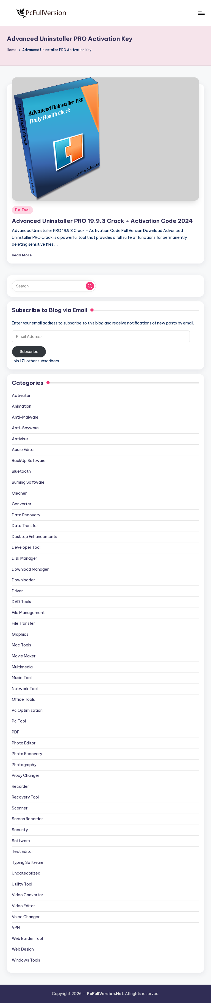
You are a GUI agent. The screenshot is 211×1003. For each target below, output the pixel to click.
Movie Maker (23, 656)
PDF (16, 732)
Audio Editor (23, 449)
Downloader (23, 580)
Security (20, 829)
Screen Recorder (27, 818)
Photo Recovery (27, 753)
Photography (24, 764)
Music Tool (22, 677)
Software (21, 840)
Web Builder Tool (27, 938)
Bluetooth (21, 471)
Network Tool (25, 688)
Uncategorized (26, 873)
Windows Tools (26, 960)
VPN (16, 927)
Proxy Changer (25, 775)
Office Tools (23, 699)
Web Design (23, 949)
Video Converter (27, 894)
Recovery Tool (25, 797)
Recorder (20, 786)
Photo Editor (23, 743)
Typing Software (27, 862)
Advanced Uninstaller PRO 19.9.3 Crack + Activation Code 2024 (102, 220)
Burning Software (28, 482)
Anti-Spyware (25, 427)
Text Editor (22, 851)
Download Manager (30, 569)
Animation (21, 406)
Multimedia (22, 667)
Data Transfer (25, 525)
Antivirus (20, 438)
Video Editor (23, 905)
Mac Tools (21, 645)
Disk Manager (24, 558)
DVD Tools (21, 601)
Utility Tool (22, 884)
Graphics (20, 634)
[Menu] (201, 13)
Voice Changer (26, 916)
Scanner (19, 808)
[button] (90, 286)
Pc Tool (22, 210)
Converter (21, 504)
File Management (28, 612)
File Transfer (23, 623)
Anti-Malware (25, 417)
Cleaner (19, 493)
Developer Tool (26, 547)
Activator (21, 395)
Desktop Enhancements (34, 536)
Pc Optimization (27, 710)
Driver (17, 591)
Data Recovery (26, 514)
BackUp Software (29, 460)
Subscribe (29, 351)
